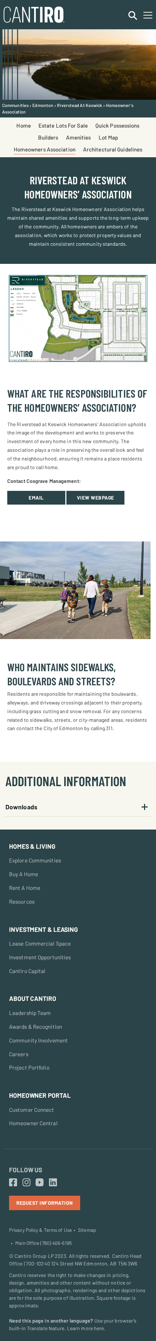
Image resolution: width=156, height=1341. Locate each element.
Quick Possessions (117, 125)
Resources (21, 901)
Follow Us (25, 1170)
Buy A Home (23, 874)
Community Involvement (38, 1040)
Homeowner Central (33, 1123)
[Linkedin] (53, 1183)
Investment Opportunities (40, 957)
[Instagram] (26, 1183)
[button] (78, 807)
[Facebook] (13, 1183)
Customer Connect (31, 1109)
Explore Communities (35, 860)
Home (23, 125)
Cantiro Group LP (34, 1256)
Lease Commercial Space (40, 943)
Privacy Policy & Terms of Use (40, 1230)
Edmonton (42, 105)
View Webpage (95, 497)
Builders (48, 137)
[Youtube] (40, 1183)
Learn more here (85, 1328)
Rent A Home (24, 887)
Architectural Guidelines (112, 149)
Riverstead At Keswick (79, 105)
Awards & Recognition (35, 1026)
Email (36, 497)
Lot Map (108, 137)
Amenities (78, 137)
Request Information (44, 1203)
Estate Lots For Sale (63, 125)
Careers (18, 1054)
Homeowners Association (44, 149)
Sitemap (87, 1230)
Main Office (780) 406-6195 (43, 1243)
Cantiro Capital (27, 971)
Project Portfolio (29, 1067)
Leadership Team (30, 1013)
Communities (15, 105)
